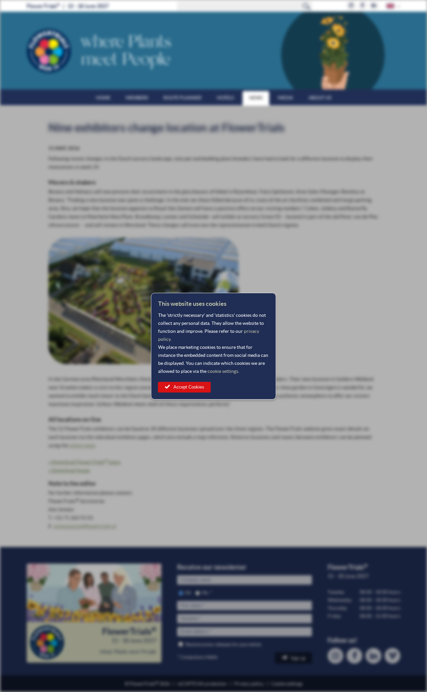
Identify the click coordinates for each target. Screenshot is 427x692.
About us (320, 97)
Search (306, 6)
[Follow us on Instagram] (351, 6)
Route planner (182, 97)
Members (137, 97)
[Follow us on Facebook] (362, 6)
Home (103, 97)
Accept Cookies (188, 387)
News (256, 97)
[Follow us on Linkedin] (374, 6)
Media (285, 97)
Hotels (225, 97)
